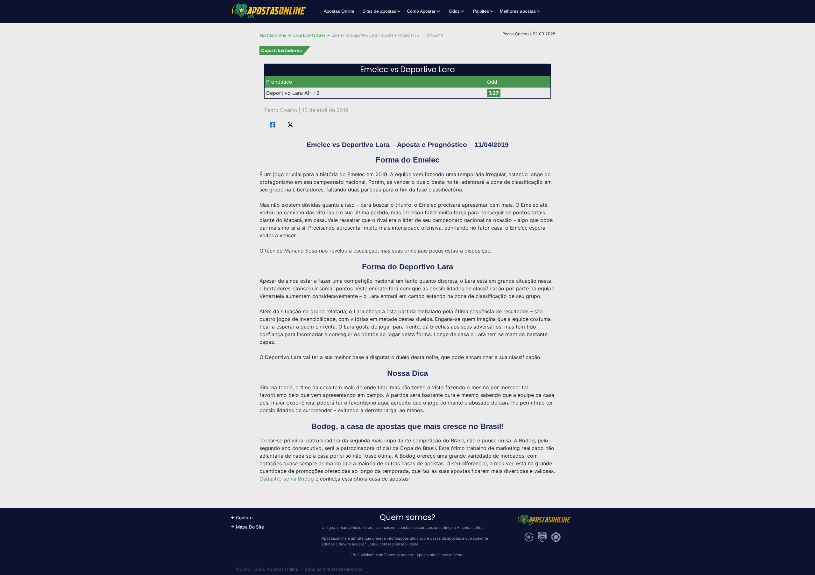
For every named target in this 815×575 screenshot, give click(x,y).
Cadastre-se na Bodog (286, 478)
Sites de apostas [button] (379, 11)
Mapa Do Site (250, 527)
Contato (244, 517)
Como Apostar (421, 11)
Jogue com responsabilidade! (393, 544)
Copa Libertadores (309, 35)
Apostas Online (339, 11)
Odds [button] (454, 11)
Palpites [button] (481, 11)
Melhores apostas (518, 11)
